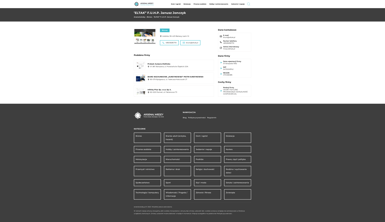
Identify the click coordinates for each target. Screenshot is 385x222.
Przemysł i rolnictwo (145, 169)
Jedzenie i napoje (238, 4)
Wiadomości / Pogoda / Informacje (176, 194)
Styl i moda (201, 183)
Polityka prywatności (197, 118)
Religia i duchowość (205, 169)
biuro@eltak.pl (192, 43)
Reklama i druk (173, 169)
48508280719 (171, 43)
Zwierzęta (230, 193)
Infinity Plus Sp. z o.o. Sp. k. (159, 90)
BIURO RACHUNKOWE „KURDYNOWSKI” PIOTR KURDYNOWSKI (175, 77)
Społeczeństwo (142, 183)
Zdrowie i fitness (203, 193)
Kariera (229, 149)
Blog (185, 118)
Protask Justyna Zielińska (159, 64)
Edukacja (187, 4)
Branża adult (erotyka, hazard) (176, 137)
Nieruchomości (173, 159)
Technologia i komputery (147, 193)
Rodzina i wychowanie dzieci (236, 171)
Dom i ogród (176, 4)
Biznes (165, 30)
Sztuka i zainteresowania (237, 183)
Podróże (199, 159)
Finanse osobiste (200, 4)
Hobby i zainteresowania (218, 4)
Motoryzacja (141, 159)
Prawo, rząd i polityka (236, 159)
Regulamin (211, 118)
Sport (168, 183)
